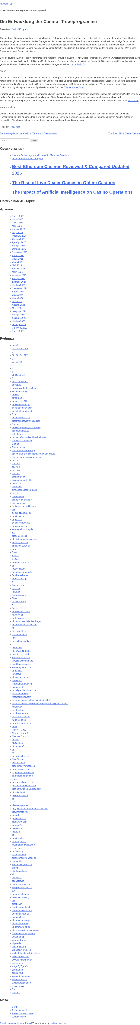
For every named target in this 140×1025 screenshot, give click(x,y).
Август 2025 (18, 255)
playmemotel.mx (20, 812)
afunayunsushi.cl (20, 381)
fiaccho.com (18, 585)
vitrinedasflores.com (21, 950)
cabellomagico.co (20, 431)
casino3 (16, 467)
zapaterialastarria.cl (21, 976)
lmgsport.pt (17, 687)
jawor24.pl (17, 647)
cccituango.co (18, 477)
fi (12, 582)
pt (13, 835)
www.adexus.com (20, 956)
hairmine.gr (17, 615)
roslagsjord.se (19, 854)
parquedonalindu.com (22, 776)
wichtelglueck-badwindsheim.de (27, 953)
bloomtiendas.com (21, 417)
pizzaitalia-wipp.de (21, 792)
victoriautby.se (19, 940)
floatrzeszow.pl (19, 601)
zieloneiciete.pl (19, 979)
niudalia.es (17, 743)
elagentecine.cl (19, 536)
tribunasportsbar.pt (21, 920)
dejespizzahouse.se (21, 513)
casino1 (16, 460)
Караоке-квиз (6, 4)
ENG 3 (15, 559)
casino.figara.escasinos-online (27, 457)
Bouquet (16, 424)
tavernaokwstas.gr (21, 897)
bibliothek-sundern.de (22, 411)
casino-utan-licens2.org (23, 450)
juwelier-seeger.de (21, 654)
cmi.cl (15, 493)
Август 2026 (18, 216)
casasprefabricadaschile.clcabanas (29, 437)
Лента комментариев (22, 1013)
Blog (14, 414)
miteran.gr (17, 707)
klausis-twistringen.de (22, 661)
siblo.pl (15, 868)
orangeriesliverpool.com (23, 766)
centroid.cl (17, 486)
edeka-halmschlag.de (22, 529)
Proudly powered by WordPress (15, 1023)
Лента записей (19, 1010)
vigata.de (16, 943)
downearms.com (20, 526)
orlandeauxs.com (20, 769)
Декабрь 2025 (19, 242)
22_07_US (17, 362)
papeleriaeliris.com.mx (23, 772)
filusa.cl (15, 598)
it (12, 644)
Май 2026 (17, 226)
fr (12, 605)
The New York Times (74, 87)
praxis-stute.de (19, 818)
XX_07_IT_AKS (20, 966)
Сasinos (16, 992)
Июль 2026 (17, 219)
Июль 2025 (17, 259)
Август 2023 (18, 331)
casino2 (16, 463)
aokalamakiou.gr (20, 391)
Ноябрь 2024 (18, 285)
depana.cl (17, 519)
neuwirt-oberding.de (21, 723)
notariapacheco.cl (20, 756)
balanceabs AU (19, 401)
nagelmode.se (19, 720)
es (13, 565)
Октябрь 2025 (19, 249)
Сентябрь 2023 (19, 328)
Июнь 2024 (17, 298)
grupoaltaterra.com (21, 611)
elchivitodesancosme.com (24, 539)
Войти (15, 1007)
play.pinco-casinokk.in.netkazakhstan (30, 808)
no (13, 753)
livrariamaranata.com (22, 684)
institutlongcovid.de (21, 641)
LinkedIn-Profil (78, 64)
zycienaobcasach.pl (21, 983)
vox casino (133, 100)
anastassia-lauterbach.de (24, 388)
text (13, 900)
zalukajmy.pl (18, 973)
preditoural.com (19, 822)
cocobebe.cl (18, 496)
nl (13, 749)
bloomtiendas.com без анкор (26, 421)
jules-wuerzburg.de (21, 651)
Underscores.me (58, 1023)
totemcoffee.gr (19, 917)
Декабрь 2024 (19, 282)
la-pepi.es (17, 670)
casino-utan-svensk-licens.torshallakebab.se (33, 454)
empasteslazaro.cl (21, 546)
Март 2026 (17, 232)
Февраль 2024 (19, 311)
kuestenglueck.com (21, 667)
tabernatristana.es (20, 894)
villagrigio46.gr (19, 946)
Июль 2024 (17, 295)
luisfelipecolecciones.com (24, 690)
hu (13, 628)
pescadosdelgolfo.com (23, 782)
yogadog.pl (17, 969)
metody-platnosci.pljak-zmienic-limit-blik (31, 700)
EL (13, 532)
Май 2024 (17, 301)
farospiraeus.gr (19, 578)
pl (13, 799)
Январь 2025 (18, 278)
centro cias (17, 483)
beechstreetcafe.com (22, 408)
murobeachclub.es (21, 716)
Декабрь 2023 (19, 318)
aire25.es (16, 385)
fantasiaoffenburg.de (22, 572)
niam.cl (15, 739)
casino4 (16, 470)
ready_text (15, 127)
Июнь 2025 (17, 262)
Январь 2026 (18, 239)
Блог (14, 989)
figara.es (16, 588)
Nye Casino (18, 759)
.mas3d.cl (16, 345)
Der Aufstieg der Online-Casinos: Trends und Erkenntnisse (28, 133)
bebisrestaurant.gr (21, 404)
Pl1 (13, 802)
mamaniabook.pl (20, 693)
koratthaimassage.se (22, 664)
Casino (15, 444)
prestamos (17, 828)
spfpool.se (17, 877)
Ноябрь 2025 (18, 246)
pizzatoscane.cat (20, 795)
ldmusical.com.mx (20, 677)
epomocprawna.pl (20, 562)
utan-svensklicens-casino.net (26, 930)
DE (13, 509)
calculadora (17, 434)
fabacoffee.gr (18, 569)
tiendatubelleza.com (22, 910)
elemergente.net (20, 542)
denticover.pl (18, 516)
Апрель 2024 (18, 305)
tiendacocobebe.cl (21, 907)
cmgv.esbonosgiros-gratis (24, 490)
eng (14, 549)
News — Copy (19, 730)
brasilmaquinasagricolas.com (26, 427)
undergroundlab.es (21, 927)
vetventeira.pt (18, 937)
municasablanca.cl (21, 713)
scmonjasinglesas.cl (22, 864)
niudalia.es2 (18, 746)
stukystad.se (18, 881)
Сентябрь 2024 (19, 288)
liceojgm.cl (17, 680)
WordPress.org (19, 1017)
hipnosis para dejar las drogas (26, 621)
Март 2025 (17, 272)
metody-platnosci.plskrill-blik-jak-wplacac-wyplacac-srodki (40, 703)
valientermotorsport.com (23, 933)
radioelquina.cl (19, 841)
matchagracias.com (21, 697)
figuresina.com (19, 595)
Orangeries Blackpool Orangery (27, 158)
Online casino (18, 762)
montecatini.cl (18, 710)
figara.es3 (17, 592)
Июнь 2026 (17, 223)
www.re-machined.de (22, 960)
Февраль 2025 (19, 275)
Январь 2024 (18, 315)
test (26, 29)
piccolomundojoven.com (24, 785)
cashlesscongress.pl (22, 440)
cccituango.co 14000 (22, 480)
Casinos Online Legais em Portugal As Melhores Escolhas (40, 155)
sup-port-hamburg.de (22, 887)
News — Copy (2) (20, 733)
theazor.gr (17, 904)
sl (13, 874)
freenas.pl (17, 608)
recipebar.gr (18, 851)
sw (13, 891)
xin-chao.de (17, 963)
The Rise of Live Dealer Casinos (124, 133)
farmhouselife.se (20, 575)
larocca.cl (16, 674)
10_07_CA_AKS (20, 355)
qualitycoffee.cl (19, 838)
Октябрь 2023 (19, 324)
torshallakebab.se (20, 914)
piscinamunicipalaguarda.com (26, 789)
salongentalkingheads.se (24, 858)
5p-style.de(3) (18, 375)
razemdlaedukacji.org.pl (23, 845)
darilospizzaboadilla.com (24, 506)
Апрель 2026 (18, 229)
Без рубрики (18, 986)
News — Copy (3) (20, 736)
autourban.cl (18, 398)
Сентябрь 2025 (19, 252)
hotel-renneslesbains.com (24, 624)
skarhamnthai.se (20, 871)
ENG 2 (15, 555)
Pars (14, 779)
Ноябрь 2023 (18, 321)
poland (15, 815)
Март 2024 (17, 308)
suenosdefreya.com (21, 884)
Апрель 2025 (18, 269)
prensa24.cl (17, 825)
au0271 (15, 394)
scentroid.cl (17, 861)
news (14, 726)
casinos (16, 473)
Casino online (19, 447)
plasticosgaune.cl (20, 805)
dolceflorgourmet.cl (21, 523)
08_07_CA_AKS (20, 348)
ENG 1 (15, 552)
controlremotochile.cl (22, 500)
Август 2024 (18, 292)
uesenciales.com (20, 923)
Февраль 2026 (19, 236)
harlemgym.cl (18, 618)
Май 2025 (17, 265)
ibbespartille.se (19, 631)
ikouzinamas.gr (19, 634)
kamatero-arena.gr (21, 657)
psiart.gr (16, 831)
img (14, 638)
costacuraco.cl (19, 503)
